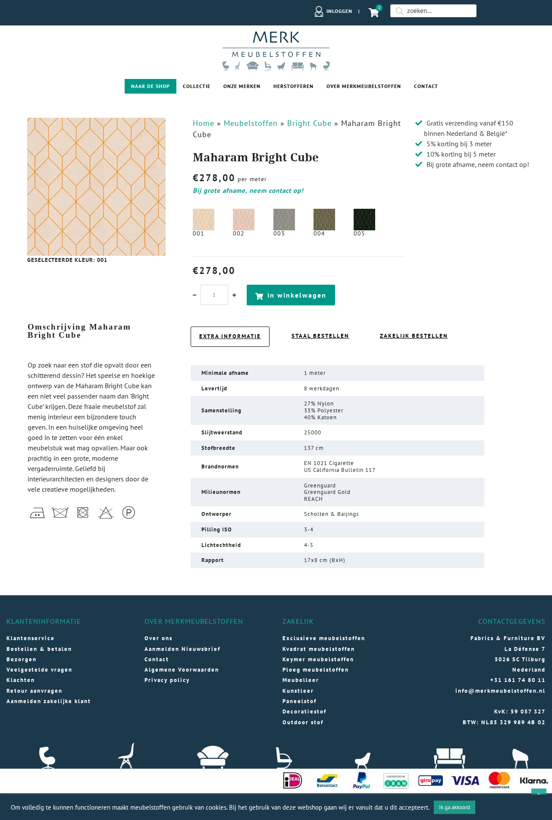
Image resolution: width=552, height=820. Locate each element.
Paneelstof (299, 701)
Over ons (158, 638)
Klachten (20, 680)
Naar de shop (150, 86)
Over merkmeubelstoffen (363, 86)
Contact (426, 86)
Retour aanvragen (34, 690)
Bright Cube (309, 123)
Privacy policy (167, 680)
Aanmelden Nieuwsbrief (182, 649)
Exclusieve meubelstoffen (323, 638)
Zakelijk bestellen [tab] (414, 335)
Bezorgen (21, 659)
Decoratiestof (304, 711)
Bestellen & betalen (39, 649)
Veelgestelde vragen (39, 669)
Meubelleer (300, 680)
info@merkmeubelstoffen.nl (500, 690)
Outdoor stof (302, 722)
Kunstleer (298, 690)
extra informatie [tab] (230, 336)
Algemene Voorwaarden (181, 669)
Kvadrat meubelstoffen (318, 649)
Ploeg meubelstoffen (315, 669)
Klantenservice (30, 638)
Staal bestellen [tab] (320, 335)
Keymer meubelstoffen (318, 659)
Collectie (196, 86)
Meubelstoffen (251, 123)
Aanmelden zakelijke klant (48, 701)
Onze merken (241, 86)
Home (203, 123)
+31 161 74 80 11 (518, 680)
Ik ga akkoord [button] (454, 807)
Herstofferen (293, 86)
